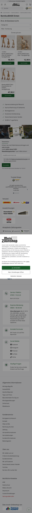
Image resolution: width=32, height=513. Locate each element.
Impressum (19, 276)
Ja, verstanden (16, 268)
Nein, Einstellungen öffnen (16, 272)
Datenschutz (13, 276)
